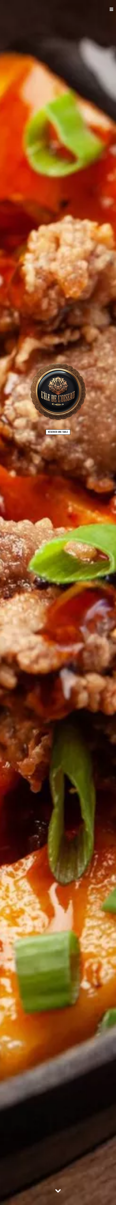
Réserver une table (58, 432)
